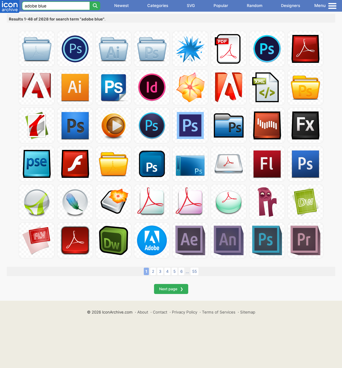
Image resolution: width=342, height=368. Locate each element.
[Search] (95, 5)
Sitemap (247, 312)
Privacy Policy (184, 312)
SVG (191, 5)
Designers (290, 5)
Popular (221, 5)
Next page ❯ (171, 289)
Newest (121, 5)
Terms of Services (218, 312)
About (142, 312)
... (187, 271)
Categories (157, 5)
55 (194, 271)
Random (254, 5)
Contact (160, 312)
